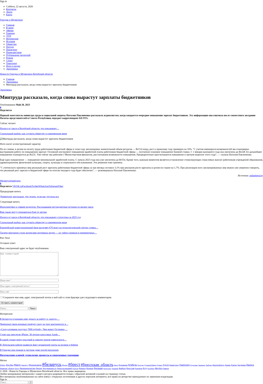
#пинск (82, 368)
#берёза (65, 365)
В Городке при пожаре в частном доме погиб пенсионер (29, 350)
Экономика (12, 69)
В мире (10, 27)
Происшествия (13, 52)
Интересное (12, 38)
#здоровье (194, 365)
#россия (130, 368)
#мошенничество (27, 368)
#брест (74, 364)
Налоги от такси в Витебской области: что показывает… (29, 128)
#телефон (150, 368)
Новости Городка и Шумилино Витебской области (26, 74)
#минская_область (7, 368)
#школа (166, 369)
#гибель (132, 364)
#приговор (107, 368)
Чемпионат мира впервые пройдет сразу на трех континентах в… (34, 324)
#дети (166, 365)
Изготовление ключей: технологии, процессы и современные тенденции (39, 355)
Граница (10, 33)
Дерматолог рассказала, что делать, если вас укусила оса (29, 196)
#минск (250, 365)
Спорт (9, 60)
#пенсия (75, 368)
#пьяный (115, 368)
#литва (234, 365)
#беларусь (5, 180)
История (10, 41)
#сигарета (138, 369)
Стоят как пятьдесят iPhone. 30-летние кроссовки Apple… (30, 334)
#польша (98, 368)
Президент (11, 49)
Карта (9, 14)
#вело (116, 365)
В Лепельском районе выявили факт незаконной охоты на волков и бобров (39, 345)
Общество (11, 44)
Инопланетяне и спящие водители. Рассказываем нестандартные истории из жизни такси (46, 207)
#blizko (2, 365)
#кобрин (209, 365)
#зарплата (15, 180)
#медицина (241, 365)
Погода (10, 47)
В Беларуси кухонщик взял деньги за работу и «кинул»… (30, 319)
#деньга (159, 365)
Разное (9, 58)
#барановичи (35, 365)
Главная (10, 25)
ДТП (8, 36)
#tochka (10, 365)
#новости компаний (64, 368)
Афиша (10, 30)
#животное (174, 365)
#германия (123, 365)
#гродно (141, 365)
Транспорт (11, 63)
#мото (17, 368)
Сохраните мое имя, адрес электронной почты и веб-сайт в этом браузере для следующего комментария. (57, 297)
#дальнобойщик (150, 365)
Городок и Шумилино (11, 20)
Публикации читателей (18, 55)
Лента (9, 12)
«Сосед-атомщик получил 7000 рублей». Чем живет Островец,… (34, 329)
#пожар (89, 368)
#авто (17, 364)
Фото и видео (13, 66)
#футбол (159, 368)
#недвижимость (49, 368)
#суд (145, 368)
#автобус (24, 365)
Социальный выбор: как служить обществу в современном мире (33, 133)
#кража (227, 365)
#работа (122, 368)
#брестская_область (97, 364)
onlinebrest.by (256, 175)
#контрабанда (218, 365)
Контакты (11, 9)
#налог (39, 368)
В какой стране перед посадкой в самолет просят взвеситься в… (33, 339)
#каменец (201, 365)
